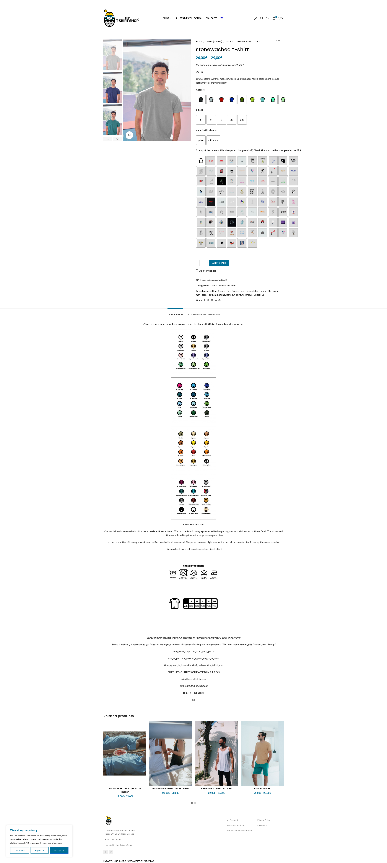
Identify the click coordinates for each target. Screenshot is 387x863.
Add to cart (219, 263)
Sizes (199, 109)
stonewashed (226, 294)
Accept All (59, 850)
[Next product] (282, 41)
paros (205, 294)
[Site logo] (121, 17)
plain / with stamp (206, 129)
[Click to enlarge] (129, 135)
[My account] (256, 18)
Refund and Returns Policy (239, 830)
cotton (213, 290)
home (263, 290)
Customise (20, 850)
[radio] (200, 99)
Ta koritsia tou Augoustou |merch (125, 790)
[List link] (125, 839)
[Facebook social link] (204, 300)
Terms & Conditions (236, 825)
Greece (235, 290)
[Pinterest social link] (212, 300)
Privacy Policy (263, 820)
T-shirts (229, 41)
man (198, 294)
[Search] (262, 18)
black (205, 290)
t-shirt (237, 294)
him (257, 290)
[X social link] (208, 300)
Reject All (39, 850)
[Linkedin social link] (216, 300)
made (275, 290)
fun (228, 290)
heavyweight (247, 290)
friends (221, 290)
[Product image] (124, 753)
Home (199, 41)
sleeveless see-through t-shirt (170, 788)
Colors (200, 89)
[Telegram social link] (219, 300)
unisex (257, 294)
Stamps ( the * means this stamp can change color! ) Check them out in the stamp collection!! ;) (248, 150)
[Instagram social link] (111, 852)
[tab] (175, 313)
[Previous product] (276, 41)
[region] (39, 841)
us (263, 294)
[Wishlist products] (268, 18)
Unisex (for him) (214, 41)
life (269, 290)
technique (247, 294)
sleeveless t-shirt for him (216, 788)
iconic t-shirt (262, 788)
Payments (262, 825)
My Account (232, 820)
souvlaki (213, 294)
